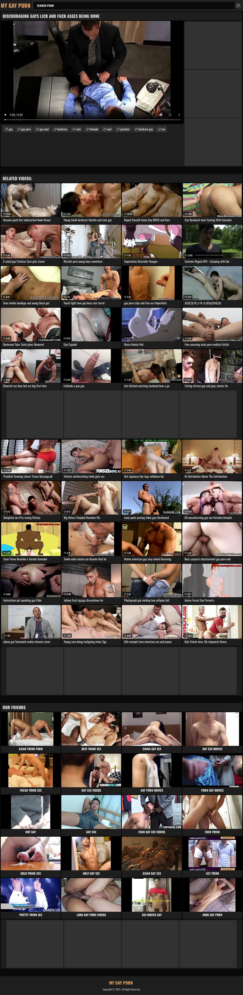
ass (163, 129)
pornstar (125, 129)
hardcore (62, 129)
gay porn (26, 129)
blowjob (94, 129)
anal (109, 129)
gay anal (44, 129)
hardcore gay (145, 129)
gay (11, 129)
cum (78, 129)
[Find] (238, 5)
